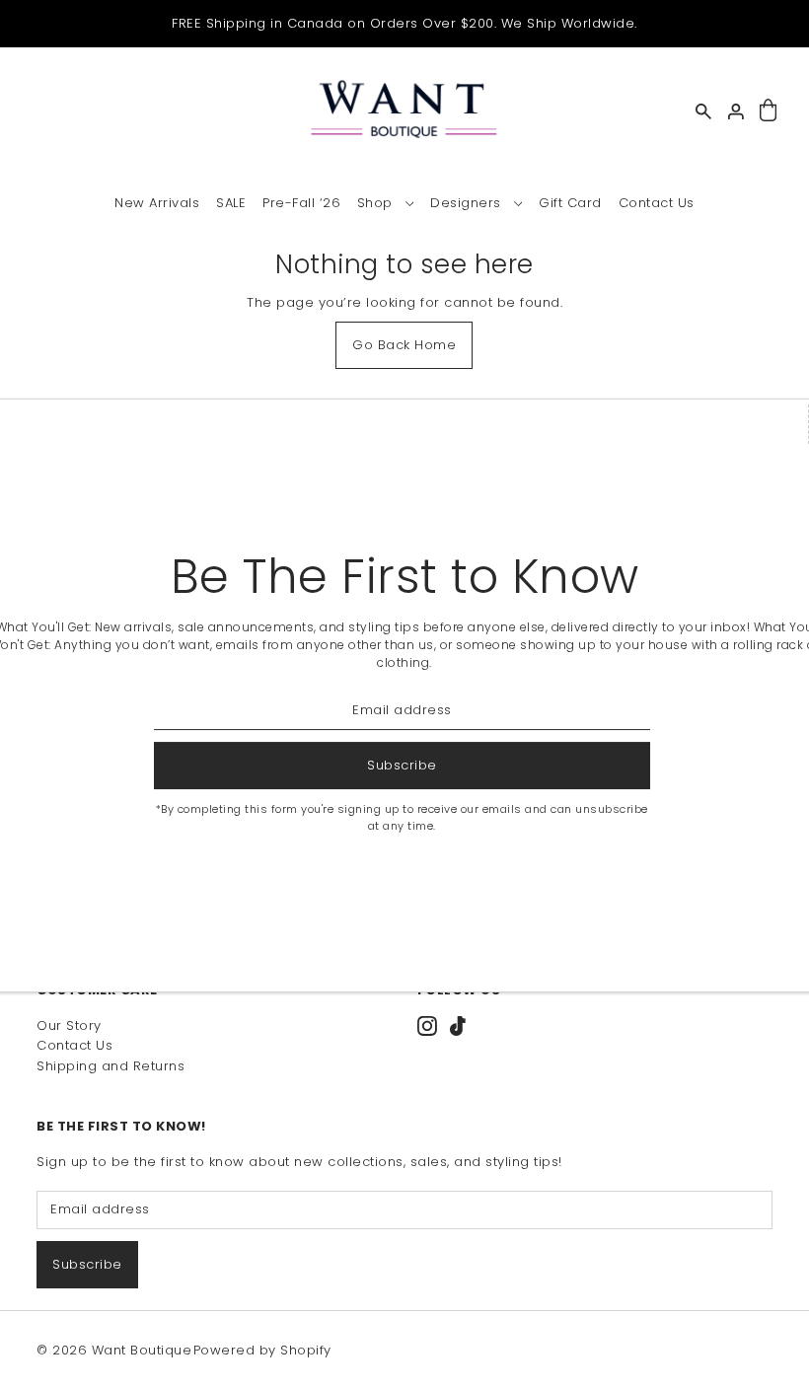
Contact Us (74, 1045)
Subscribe (87, 1264)
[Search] (703, 111)
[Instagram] (427, 1026)
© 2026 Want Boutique (114, 1350)
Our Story (69, 1025)
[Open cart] (768, 111)
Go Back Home (404, 344)
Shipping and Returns (110, 1066)
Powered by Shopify (262, 1350)
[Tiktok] (458, 1026)
